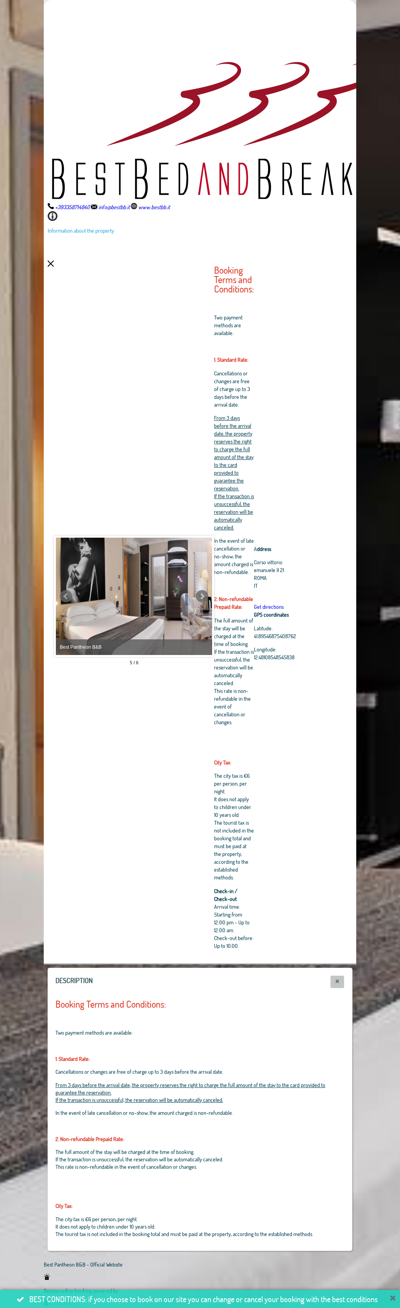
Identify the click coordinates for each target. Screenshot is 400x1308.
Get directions (269, 606)
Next (202, 596)
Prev (66, 596)
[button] (337, 982)
